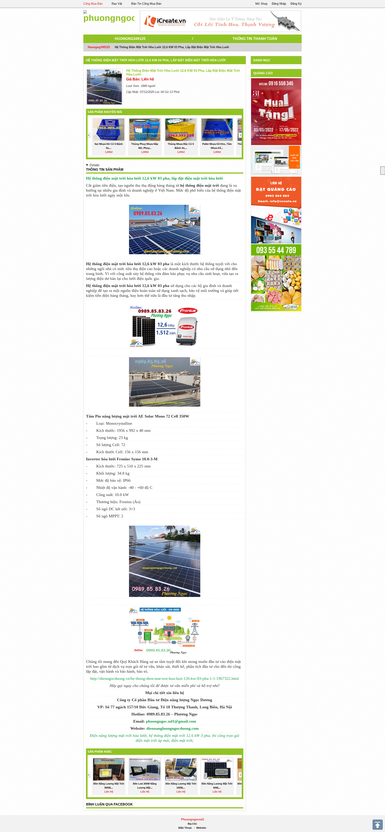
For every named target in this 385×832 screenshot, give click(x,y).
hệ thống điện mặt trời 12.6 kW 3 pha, (179, 735)
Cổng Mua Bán (92, 3)
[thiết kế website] (220, 21)
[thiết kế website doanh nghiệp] (276, 160)
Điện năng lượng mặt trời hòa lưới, (119, 735)
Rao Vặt (117, 3)
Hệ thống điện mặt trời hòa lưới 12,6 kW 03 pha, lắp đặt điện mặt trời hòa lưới (156, 60)
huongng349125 (130, 39)
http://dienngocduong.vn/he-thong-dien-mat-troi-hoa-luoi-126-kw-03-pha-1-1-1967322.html (164, 678)
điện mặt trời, (182, 740)
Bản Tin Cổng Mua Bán (146, 3)
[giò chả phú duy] (276, 277)
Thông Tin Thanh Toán (255, 39)
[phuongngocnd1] (108, 15)
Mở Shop (261, 3)
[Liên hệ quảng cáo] (276, 209)
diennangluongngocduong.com (172, 728)
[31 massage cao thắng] (276, 111)
